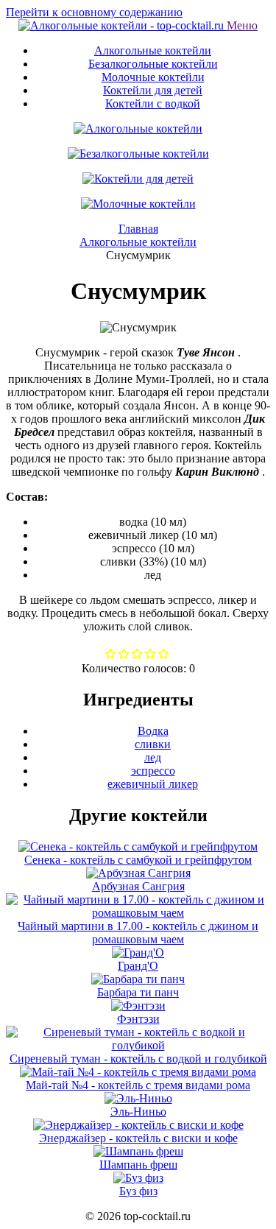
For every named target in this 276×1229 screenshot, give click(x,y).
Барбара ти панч (138, 992)
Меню (242, 25)
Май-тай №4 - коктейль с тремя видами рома (138, 1085)
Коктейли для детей (152, 90)
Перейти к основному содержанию (94, 12)
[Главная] (122, 25)
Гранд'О (138, 965)
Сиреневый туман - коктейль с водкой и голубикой (138, 1058)
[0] (110, 655)
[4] (163, 655)
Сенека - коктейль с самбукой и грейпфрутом (138, 859)
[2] (137, 655)
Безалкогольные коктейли (153, 63)
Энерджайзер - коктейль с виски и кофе (138, 1138)
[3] (150, 655)
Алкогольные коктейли (152, 50)
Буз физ (138, 1191)
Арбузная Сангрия (138, 886)
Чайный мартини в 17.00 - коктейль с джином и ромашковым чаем (138, 932)
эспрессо (153, 770)
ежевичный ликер (152, 784)
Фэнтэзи (138, 1019)
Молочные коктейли (153, 77)
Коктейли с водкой (152, 103)
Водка (153, 731)
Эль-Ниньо (138, 1111)
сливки (153, 744)
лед (152, 757)
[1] (124, 655)
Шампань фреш (138, 1164)
